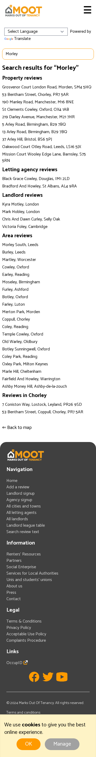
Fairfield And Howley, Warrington (31, 379)
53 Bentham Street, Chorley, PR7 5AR (35, 94)
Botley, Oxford (15, 297)
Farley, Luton (13, 304)
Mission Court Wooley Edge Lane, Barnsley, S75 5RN (44, 157)
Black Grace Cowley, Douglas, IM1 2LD (36, 178)
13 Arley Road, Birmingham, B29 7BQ (34, 132)
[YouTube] (61, 676)
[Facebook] (34, 676)
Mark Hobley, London (21, 211)
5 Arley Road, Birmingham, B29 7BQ (34, 124)
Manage (62, 744)
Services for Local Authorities (32, 573)
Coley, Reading (15, 326)
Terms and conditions (23, 713)
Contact (13, 599)
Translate (22, 38)
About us (14, 586)
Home (11, 480)
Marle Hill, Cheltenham (21, 371)
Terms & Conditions (24, 621)
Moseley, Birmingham (21, 282)
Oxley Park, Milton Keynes (25, 364)
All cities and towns (23, 506)
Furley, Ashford (15, 289)
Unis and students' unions (29, 579)
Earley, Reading (15, 274)
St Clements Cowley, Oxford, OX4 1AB (35, 109)
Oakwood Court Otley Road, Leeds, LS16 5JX (41, 146)
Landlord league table (25, 525)
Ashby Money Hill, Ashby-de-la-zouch (34, 386)
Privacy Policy (18, 627)
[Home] (23, 10)
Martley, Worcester (19, 259)
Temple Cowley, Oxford (22, 334)
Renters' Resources (23, 554)
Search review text (22, 531)
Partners (14, 560)
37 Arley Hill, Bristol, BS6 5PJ (27, 139)
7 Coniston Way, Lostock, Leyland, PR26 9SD (42, 404)
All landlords (17, 519)
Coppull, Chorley (16, 319)
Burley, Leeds (14, 252)
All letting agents (21, 512)
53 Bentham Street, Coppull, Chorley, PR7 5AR (42, 412)
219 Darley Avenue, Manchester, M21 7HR (38, 117)
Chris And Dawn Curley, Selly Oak (31, 219)
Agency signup (19, 500)
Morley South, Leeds (20, 244)
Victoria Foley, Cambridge (24, 226)
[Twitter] (48, 676)
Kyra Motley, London (20, 204)
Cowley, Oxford (15, 267)
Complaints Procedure (26, 640)
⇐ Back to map (17, 428)
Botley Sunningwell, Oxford (26, 349)
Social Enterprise (21, 567)
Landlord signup (20, 493)
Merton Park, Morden (21, 312)
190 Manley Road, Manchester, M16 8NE (38, 102)
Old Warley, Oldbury (19, 341)
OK (28, 744)
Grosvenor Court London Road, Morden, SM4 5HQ (46, 87)
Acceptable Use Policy (26, 634)
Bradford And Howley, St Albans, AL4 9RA (39, 186)
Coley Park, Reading (19, 356)
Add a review (17, 487)
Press (11, 592)
